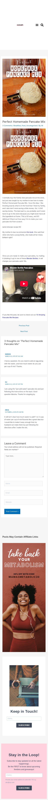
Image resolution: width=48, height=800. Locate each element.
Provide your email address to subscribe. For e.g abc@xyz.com (20, 781)
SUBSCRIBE (24, 725)
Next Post (24, 331)
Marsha (8, 354)
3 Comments (7, 126)
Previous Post (24, 326)
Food (23, 126)
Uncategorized (31, 126)
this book (29, 232)
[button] (37, 25)
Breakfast (17, 126)
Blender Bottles (32, 258)
